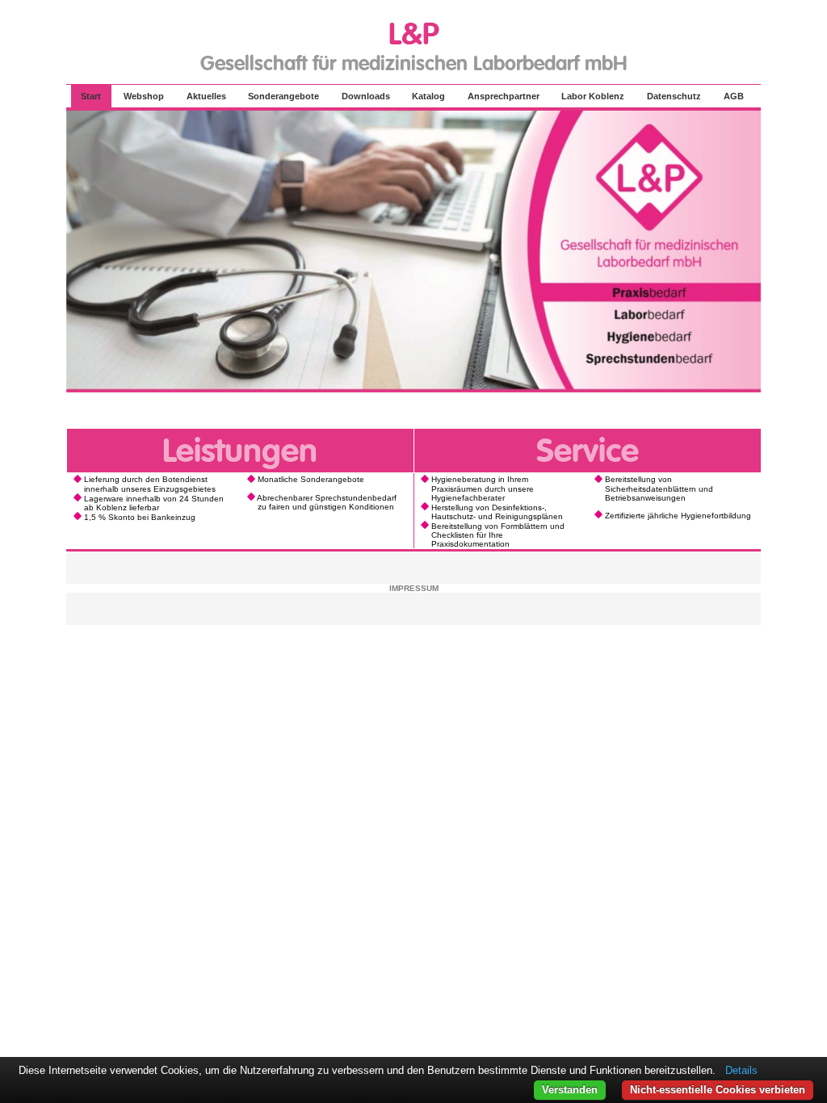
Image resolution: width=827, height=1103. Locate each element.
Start (91, 96)
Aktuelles (206, 96)
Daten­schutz (674, 96)
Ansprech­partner (503, 96)
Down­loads (366, 96)
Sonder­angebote (283, 96)
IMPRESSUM (414, 588)
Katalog (428, 96)
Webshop (144, 96)
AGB (734, 96)
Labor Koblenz (592, 96)
